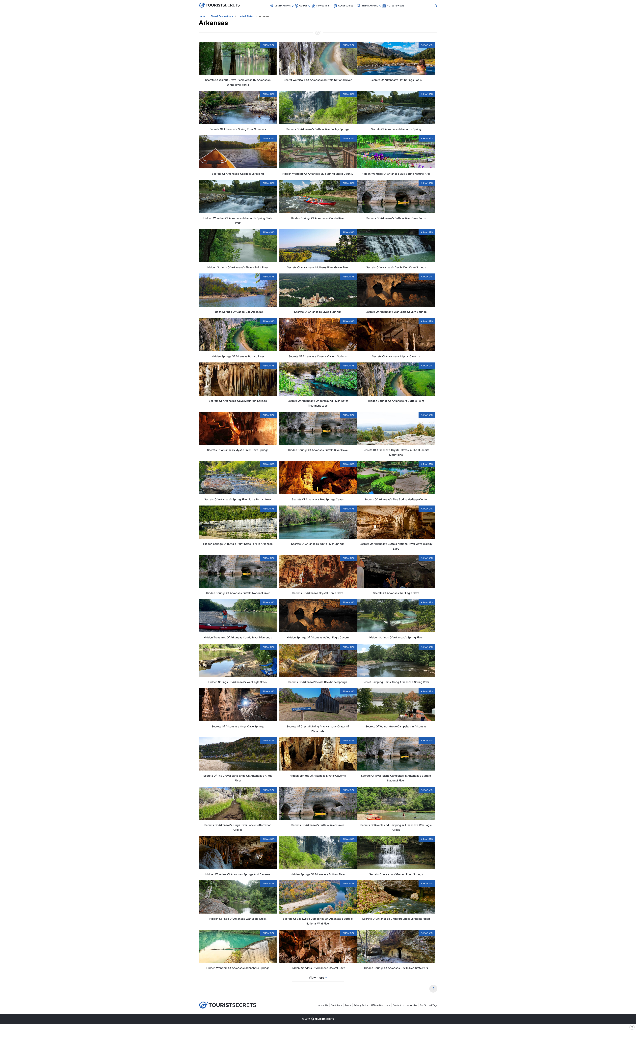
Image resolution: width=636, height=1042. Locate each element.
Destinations (283, 5)
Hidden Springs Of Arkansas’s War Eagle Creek (237, 682)
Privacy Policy (361, 1005)
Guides (303, 5)
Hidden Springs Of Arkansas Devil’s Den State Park (396, 968)
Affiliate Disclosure (380, 1005)
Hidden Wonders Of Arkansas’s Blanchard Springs (237, 968)
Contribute (336, 1005)
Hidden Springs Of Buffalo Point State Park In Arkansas (238, 543)
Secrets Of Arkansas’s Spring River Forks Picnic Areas (238, 499)
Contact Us (398, 1005)
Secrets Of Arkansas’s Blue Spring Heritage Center (396, 499)
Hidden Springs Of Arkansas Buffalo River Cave (318, 450)
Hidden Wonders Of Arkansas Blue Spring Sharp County (317, 173)
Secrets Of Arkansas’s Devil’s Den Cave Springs (396, 267)
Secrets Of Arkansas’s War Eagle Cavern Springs (396, 311)
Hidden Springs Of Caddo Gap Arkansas (237, 311)
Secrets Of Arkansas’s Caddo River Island (238, 173)
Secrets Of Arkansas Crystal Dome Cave (317, 593)
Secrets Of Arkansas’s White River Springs (317, 543)
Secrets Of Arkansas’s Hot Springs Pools (396, 80)
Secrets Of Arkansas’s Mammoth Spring (396, 129)
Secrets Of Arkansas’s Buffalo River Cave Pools (396, 218)
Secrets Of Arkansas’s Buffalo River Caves (317, 825)
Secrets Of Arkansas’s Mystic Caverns (396, 356)
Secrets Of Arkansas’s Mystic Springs (317, 311)
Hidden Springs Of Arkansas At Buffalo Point (396, 400)
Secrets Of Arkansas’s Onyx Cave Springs (238, 726)
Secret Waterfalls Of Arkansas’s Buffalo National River (318, 80)
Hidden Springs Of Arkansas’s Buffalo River (318, 874)
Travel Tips (322, 5)
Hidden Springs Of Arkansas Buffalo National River (238, 593)
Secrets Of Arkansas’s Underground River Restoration (396, 918)
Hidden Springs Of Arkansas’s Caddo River (318, 218)
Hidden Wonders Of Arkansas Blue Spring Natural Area (396, 173)
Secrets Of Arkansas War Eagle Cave (396, 593)
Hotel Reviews (395, 5)
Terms (348, 1005)
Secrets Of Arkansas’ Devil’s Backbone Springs (317, 682)
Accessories (345, 5)
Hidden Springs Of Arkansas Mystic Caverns (318, 775)
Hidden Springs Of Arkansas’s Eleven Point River (237, 267)
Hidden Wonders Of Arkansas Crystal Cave (318, 968)
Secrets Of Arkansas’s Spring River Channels (238, 129)
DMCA (423, 1005)
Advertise (412, 1005)
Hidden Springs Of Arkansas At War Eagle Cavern (318, 637)
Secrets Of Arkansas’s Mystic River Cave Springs (237, 450)
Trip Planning (370, 5)
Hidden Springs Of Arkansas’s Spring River (396, 637)
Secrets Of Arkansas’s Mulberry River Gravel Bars (318, 267)
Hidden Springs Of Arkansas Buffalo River (238, 356)
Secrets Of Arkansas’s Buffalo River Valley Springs (317, 129)
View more (316, 977)
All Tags (433, 1005)
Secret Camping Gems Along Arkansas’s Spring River (396, 682)
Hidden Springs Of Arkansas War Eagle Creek (237, 918)
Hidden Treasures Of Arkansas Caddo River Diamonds (238, 637)
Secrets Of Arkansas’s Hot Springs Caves (318, 499)
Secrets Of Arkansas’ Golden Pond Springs (396, 874)
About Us (323, 1005)
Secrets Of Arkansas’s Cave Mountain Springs (238, 400)
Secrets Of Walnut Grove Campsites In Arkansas (396, 726)
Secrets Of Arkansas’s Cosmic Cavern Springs (318, 356)
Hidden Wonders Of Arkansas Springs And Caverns (237, 874)
